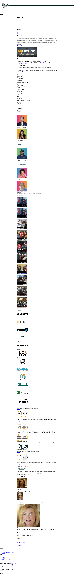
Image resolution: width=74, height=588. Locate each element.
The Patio (23, 70)
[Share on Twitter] (17, 31)
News (4, 558)
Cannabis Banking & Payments (15, 562)
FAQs (4, 557)
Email (3, 566)
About (2, 549)
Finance (41, 62)
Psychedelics (51, 62)
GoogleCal (20, 545)
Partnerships (3, 553)
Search (1, 573)
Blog (12, 564)
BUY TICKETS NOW (20, 45)
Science (48, 62)
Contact (3, 559)
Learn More (18, 409)
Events (3, 550)
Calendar (18, 545)
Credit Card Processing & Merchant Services (8, 552)
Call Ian (6, 8)
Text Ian (3, 8)
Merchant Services (12, 561)
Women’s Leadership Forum (24, 63)
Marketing (44, 62)
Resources (3, 556)
